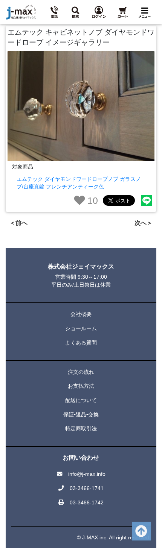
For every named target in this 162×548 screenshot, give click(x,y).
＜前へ (18, 223)
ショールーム (81, 328)
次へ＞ (143, 223)
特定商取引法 (81, 428)
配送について (81, 400)
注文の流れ (81, 372)
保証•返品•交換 (81, 414)
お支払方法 (81, 386)
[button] (77, 12)
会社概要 (81, 314)
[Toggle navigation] (146, 12)
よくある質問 (81, 343)
